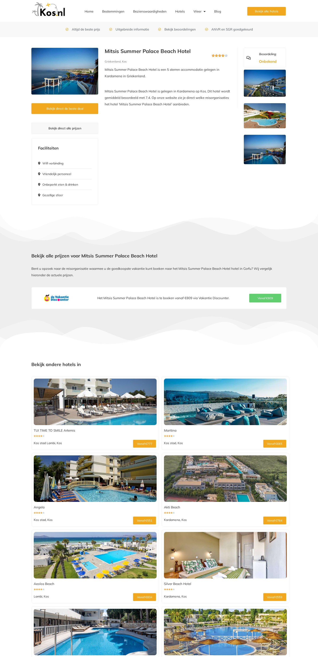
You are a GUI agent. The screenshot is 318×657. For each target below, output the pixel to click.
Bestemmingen (113, 11)
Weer (197, 11)
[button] (265, 298)
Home (89, 11)
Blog (217, 11)
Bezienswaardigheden (150, 11)
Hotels (180, 11)
